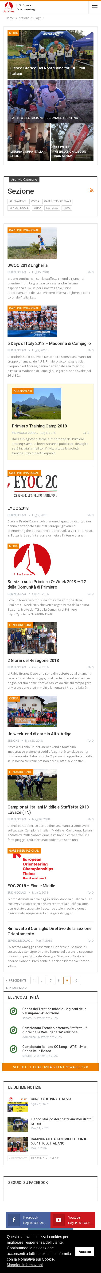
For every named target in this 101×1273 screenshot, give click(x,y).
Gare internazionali (57, 201)
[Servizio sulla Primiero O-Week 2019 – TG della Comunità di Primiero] (32, 559)
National (52, 208)
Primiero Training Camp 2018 (39, 425)
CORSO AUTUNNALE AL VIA (51, 1099)
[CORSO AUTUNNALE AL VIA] (18, 1104)
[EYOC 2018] (32, 486)
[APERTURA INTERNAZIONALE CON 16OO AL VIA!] (72, 142)
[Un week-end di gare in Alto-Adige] (32, 711)
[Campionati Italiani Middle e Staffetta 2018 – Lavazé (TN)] (32, 785)
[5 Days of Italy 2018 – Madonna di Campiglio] (32, 321)
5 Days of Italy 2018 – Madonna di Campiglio (49, 343)
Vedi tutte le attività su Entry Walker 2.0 (50, 1067)
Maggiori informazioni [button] (25, 1265)
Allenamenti (17, 201)
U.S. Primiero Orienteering (25, 7)
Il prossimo (15, 988)
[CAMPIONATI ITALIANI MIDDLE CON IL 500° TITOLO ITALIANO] (18, 1144)
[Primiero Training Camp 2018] (36, 403)
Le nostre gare (18, 208)
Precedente (17, 980)
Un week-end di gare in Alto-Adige (39, 733)
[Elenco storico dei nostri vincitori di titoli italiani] (50, 54)
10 (76, 980)
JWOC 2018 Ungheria (28, 265)
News (66, 208)
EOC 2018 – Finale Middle (31, 885)
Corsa (35, 201)
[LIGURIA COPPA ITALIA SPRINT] (29, 142)
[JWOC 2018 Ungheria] (32, 243)
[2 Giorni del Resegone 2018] (32, 638)
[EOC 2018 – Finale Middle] (32, 863)
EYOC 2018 (18, 508)
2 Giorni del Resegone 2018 (33, 660)
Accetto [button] (85, 1252)
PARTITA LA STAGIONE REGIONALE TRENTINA (44, 118)
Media (13, 33)
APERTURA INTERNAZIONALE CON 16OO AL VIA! (70, 152)
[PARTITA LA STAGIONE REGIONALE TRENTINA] (50, 101)
